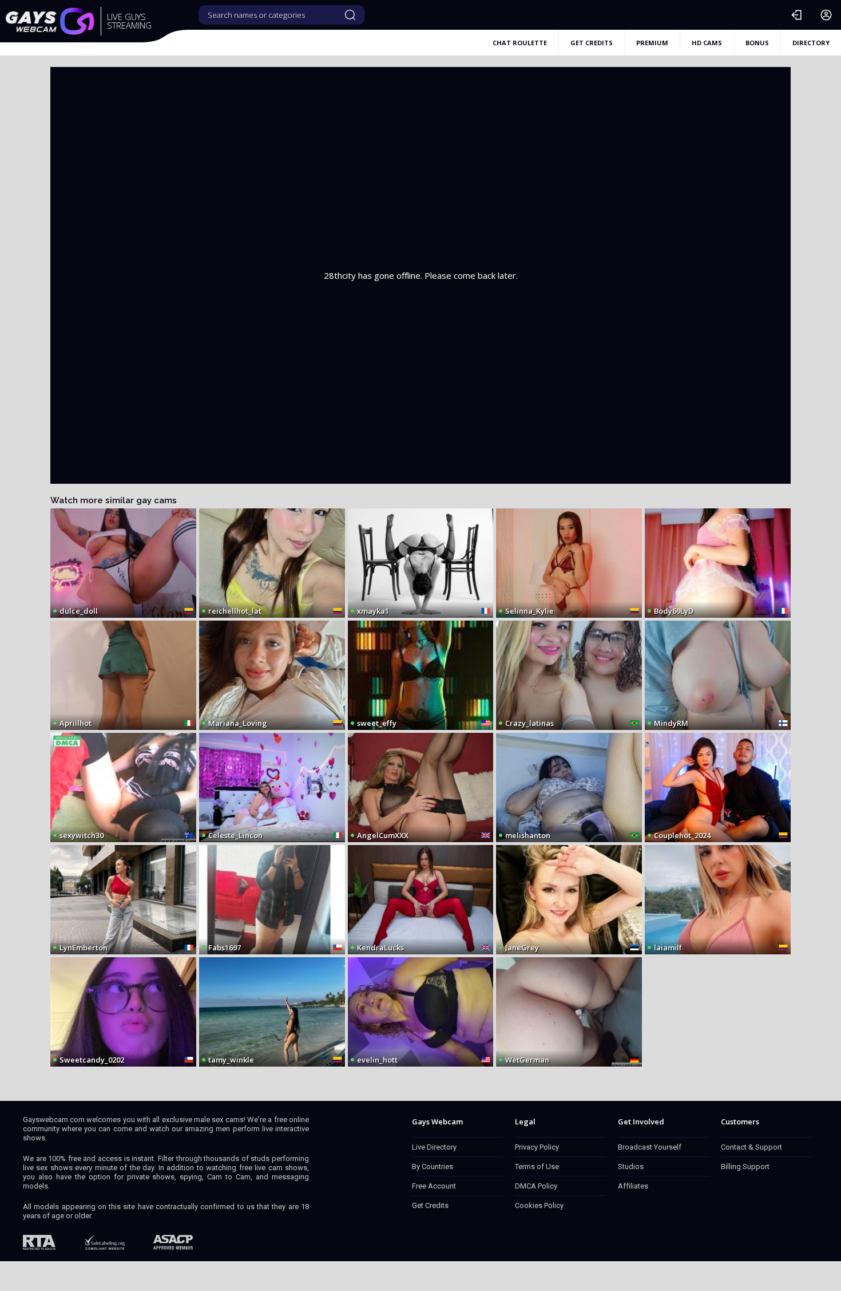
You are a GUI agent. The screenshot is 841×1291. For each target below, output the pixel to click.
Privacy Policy (537, 1147)
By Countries (432, 1166)
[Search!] (350, 15)
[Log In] (796, 15)
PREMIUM (652, 42)
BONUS (757, 42)
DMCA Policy (536, 1186)
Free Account (434, 1186)
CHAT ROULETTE (520, 42)
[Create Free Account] (826, 15)
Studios (631, 1166)
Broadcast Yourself (649, 1147)
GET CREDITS (591, 42)
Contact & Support (751, 1147)
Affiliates (633, 1186)
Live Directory (434, 1147)
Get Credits (430, 1205)
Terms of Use (537, 1166)
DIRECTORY (811, 42)
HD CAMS (707, 42)
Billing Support (745, 1166)
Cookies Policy (539, 1205)
